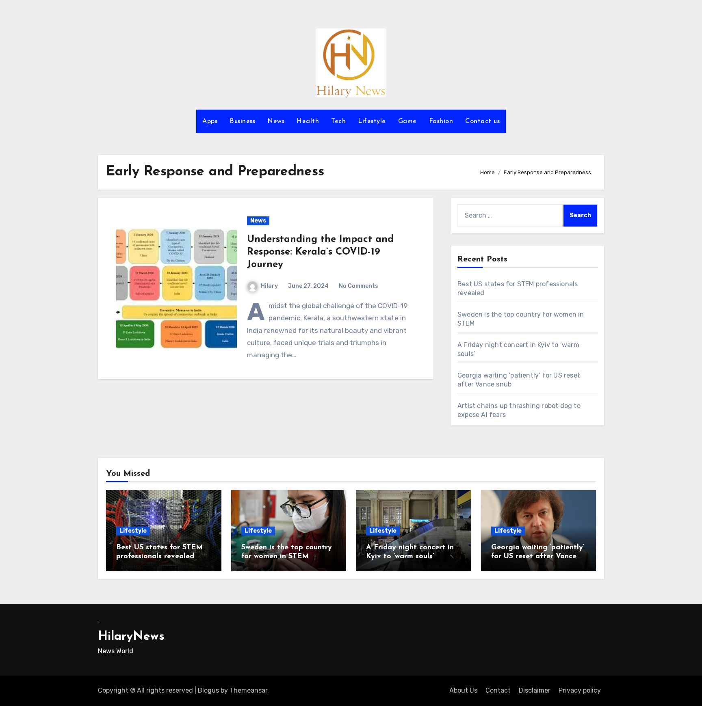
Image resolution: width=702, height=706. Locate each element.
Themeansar (248, 690)
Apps (209, 121)
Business (242, 121)
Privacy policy (580, 690)
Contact (498, 690)
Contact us (482, 121)
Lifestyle (372, 121)
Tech (338, 121)
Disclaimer (534, 690)
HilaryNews (131, 636)
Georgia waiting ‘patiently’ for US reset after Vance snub (538, 556)
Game (407, 121)
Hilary (269, 286)
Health (308, 121)
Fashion (441, 121)
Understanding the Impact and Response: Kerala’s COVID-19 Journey (320, 252)
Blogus (208, 690)
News (275, 121)
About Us (463, 690)
